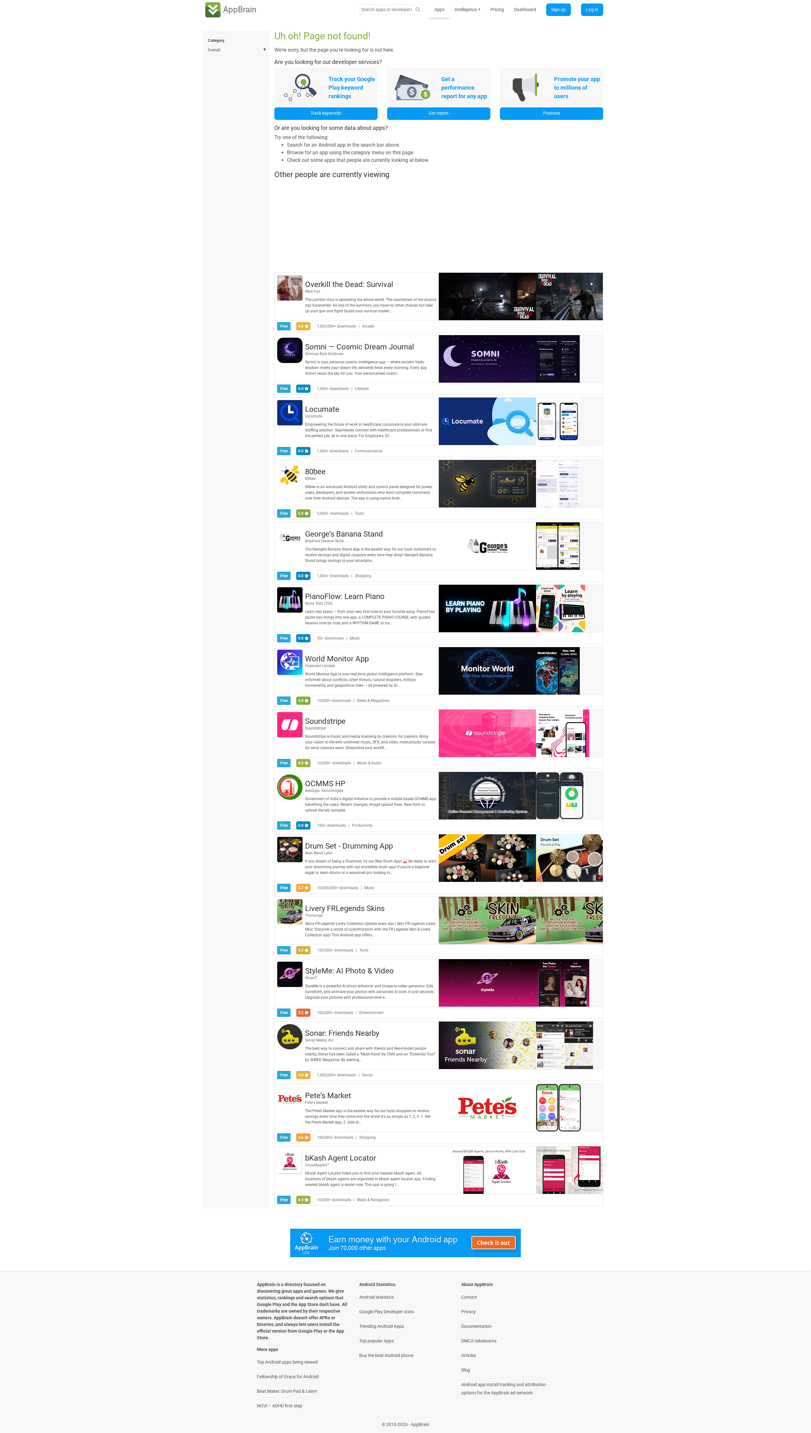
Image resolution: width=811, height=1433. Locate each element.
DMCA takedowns (478, 1340)
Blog (465, 1369)
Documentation (476, 1326)
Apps (439, 9)
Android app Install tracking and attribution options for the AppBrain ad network (503, 1388)
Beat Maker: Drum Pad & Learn (287, 1391)
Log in (592, 9)
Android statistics (376, 1297)
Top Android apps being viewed (287, 1362)
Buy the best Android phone (386, 1355)
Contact (469, 1297)
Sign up (558, 9)
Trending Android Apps (381, 1326)
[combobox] (386, 9)
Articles (468, 1355)
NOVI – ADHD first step (279, 1405)
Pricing (497, 9)
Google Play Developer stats (386, 1311)
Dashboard (525, 9)
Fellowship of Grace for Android (288, 1376)
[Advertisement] (438, 225)
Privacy (468, 1311)
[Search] (418, 10)
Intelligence (467, 9)
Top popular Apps (376, 1340)
